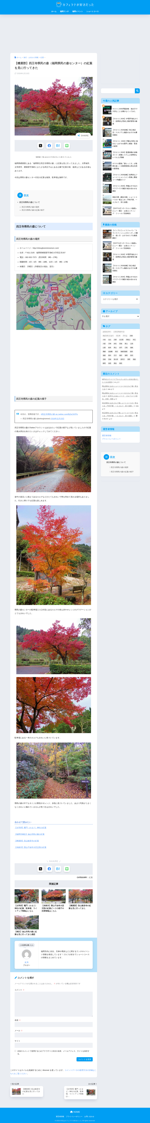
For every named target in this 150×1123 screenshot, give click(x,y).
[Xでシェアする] (40, 146)
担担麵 (110, 351)
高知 (115, 363)
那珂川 (123, 359)
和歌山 (128, 339)
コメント (19, 990)
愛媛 (104, 351)
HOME (76, 1112)
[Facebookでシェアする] (49, 146)
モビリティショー (108, 335)
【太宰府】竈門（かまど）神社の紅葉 (30, 828)
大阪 (104, 343)
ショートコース (92, 11)
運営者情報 (106, 436)
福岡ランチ (64, 11)
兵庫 (115, 339)
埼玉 (134, 339)
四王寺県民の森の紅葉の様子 (33, 210)
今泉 (104, 339)
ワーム (125, 335)
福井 (120, 355)
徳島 (131, 347)
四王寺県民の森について (29, 202)
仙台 (109, 339)
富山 (126, 343)
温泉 (131, 351)
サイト (17, 1041)
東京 (116, 351)
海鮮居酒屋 (124, 351)
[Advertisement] (75, 33)
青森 (134, 359)
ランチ (118, 335)
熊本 (109, 355)
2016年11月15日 (57, 418)
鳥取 (120, 363)
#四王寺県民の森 (48, 414)
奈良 (115, 343)
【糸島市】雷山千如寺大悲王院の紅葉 (30, 847)
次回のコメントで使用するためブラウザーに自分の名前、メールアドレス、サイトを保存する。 (53, 1052)
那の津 (116, 359)
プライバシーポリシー (111, 439)
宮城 (120, 343)
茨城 (109, 359)
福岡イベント (77, 11)
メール (19, 1030)
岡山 (115, 347)
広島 (126, 347)
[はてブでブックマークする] (58, 146)
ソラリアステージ (119, 332)
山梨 (104, 347)
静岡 (104, 363)
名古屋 (121, 339)
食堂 (109, 363)
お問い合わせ (89, 1116)
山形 (131, 343)
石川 (115, 355)
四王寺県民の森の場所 (30, 207)
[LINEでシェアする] (67, 146)
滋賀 (104, 355)
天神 (109, 343)
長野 (128, 359)
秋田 (131, 355)
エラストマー (107, 332)
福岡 (126, 355)
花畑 (104, 359)
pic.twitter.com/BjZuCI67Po (66, 414)
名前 (18, 1020)
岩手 (120, 347)
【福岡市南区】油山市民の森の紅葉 (29, 834)
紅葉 (91, 877)
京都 (131, 335)
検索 (137, 90)
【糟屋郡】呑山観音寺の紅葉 (27, 841)
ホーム (54, 11)
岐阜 (109, 347)
